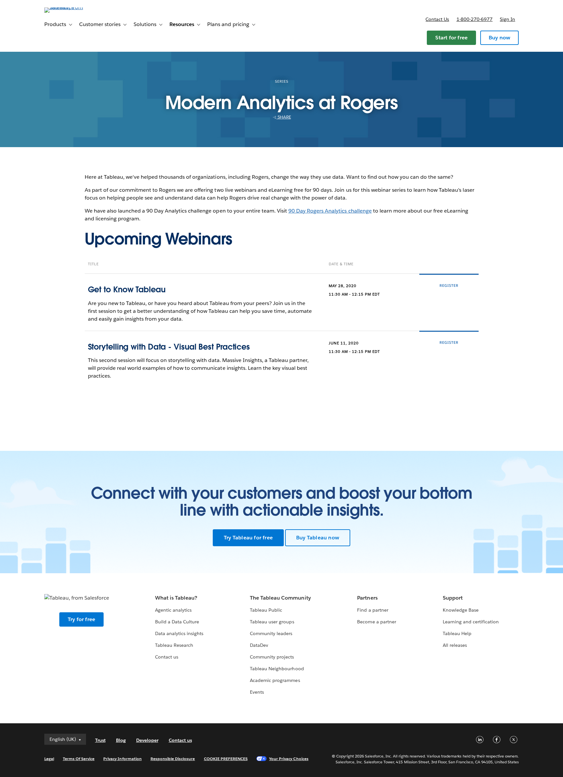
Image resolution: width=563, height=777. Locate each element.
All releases (455, 645)
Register (449, 285)
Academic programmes (275, 680)
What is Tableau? (176, 597)
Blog (121, 740)
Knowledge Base (461, 610)
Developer (147, 740)
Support (453, 597)
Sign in (507, 19)
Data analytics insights (179, 633)
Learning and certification (471, 622)
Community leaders (271, 633)
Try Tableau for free (248, 537)
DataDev (259, 645)
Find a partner (372, 610)
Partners (367, 597)
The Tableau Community (280, 597)
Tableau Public (266, 610)
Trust (100, 740)
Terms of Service (78, 758)
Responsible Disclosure (173, 758)
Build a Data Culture (177, 622)
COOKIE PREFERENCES (226, 758)
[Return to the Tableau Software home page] (72, 7)
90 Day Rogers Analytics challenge (330, 210)
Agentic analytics (173, 610)
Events (257, 692)
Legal (49, 758)
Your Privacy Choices (289, 758)
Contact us (437, 19)
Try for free (81, 619)
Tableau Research (174, 645)
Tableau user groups (272, 622)
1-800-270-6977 (474, 19)
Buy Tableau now (317, 537)
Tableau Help (457, 633)
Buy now (499, 37)
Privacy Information (122, 758)
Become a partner (376, 622)
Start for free (451, 37)
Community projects (272, 657)
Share (284, 117)
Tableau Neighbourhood (277, 669)
